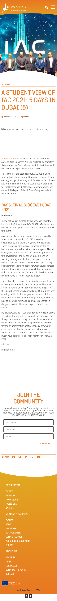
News (26, 116)
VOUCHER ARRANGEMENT (18, 540)
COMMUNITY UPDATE (16, 569)
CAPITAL (10, 507)
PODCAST (10, 544)
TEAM (8, 561)
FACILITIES (11, 503)
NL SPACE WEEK (13, 532)
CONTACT (10, 573)
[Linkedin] (26, 596)
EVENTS (9, 520)
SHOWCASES (12, 528)
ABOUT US (10, 557)
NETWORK (10, 495)
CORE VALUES (12, 565)
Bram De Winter (8, 158)
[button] (46, 7)
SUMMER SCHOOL (14, 536)
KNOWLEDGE (12, 499)
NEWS (8, 524)
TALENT (9, 491)
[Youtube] (30, 596)
